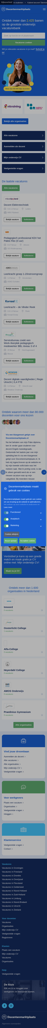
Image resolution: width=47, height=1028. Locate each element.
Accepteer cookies (27, 541)
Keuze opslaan (11, 541)
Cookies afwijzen (11, 534)
